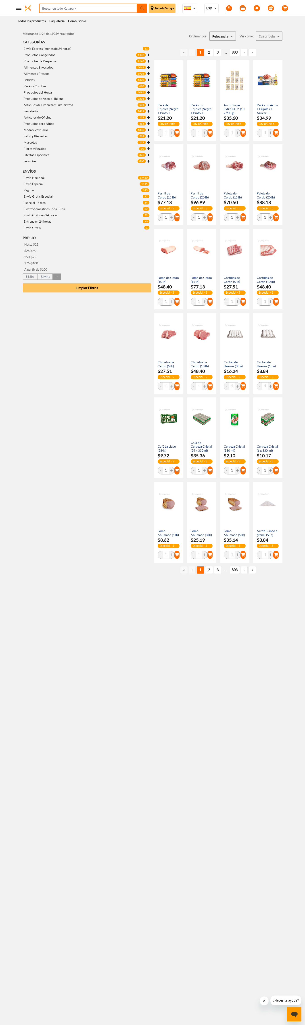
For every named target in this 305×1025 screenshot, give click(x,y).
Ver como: (247, 36)
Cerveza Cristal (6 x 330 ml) (267, 448)
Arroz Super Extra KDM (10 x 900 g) (234, 109)
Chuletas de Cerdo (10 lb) (200, 364)
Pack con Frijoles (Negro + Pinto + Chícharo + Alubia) (201, 109)
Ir (57, 276)
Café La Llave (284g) (167, 448)
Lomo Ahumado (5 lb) (234, 533)
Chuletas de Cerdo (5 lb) (166, 364)
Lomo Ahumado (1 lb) (168, 533)
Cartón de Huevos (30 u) (233, 364)
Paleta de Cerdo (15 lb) (233, 195)
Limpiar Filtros (87, 288)
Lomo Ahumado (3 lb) (201, 533)
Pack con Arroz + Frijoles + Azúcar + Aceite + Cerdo (267, 109)
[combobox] (222, 36)
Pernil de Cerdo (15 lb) (167, 195)
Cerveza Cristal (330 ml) (234, 448)
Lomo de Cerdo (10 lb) (168, 280)
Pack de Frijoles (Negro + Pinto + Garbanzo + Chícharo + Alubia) (168, 109)
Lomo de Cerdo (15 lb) (201, 280)
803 (235, 52)
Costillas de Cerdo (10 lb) (266, 280)
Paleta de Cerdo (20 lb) (266, 195)
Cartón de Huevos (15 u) (266, 364)
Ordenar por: (198, 36)
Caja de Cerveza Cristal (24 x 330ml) (201, 446)
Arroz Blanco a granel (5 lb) (267, 533)
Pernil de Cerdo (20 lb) (200, 195)
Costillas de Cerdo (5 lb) (232, 280)
